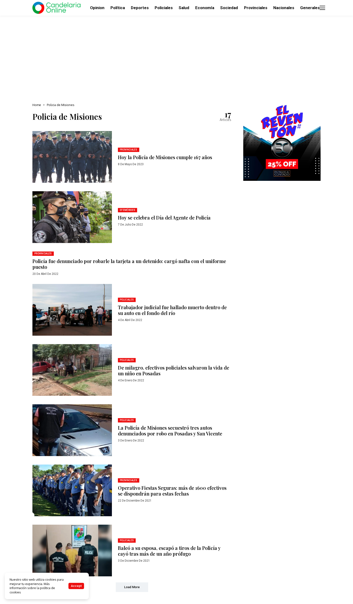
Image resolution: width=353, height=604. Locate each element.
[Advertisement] (176, 57)
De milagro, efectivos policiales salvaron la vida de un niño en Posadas (173, 370)
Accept (76, 586)
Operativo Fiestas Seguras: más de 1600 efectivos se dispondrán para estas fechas (172, 490)
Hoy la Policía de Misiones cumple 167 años (165, 157)
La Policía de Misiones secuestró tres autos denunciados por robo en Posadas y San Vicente (170, 430)
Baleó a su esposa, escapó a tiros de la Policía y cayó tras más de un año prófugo (169, 551)
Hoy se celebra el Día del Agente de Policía (164, 217)
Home (36, 105)
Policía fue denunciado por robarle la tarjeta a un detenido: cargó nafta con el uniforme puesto (129, 264)
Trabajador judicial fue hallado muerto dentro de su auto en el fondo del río (172, 310)
